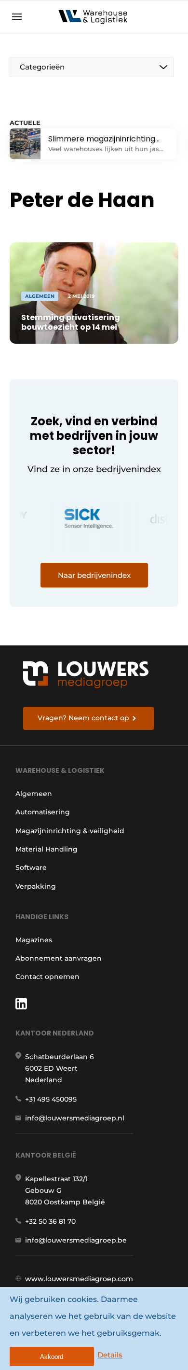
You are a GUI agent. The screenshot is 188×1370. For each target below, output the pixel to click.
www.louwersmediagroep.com (79, 1278)
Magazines (33, 940)
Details (109, 1354)
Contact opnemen (47, 976)
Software (31, 867)
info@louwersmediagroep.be (76, 1240)
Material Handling (46, 849)
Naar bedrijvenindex (94, 575)
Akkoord (51, 1356)
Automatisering (42, 812)
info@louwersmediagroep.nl (74, 1118)
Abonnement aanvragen (58, 958)
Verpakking (35, 886)
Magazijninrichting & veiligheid (69, 830)
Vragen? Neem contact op (83, 717)
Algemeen (33, 793)
